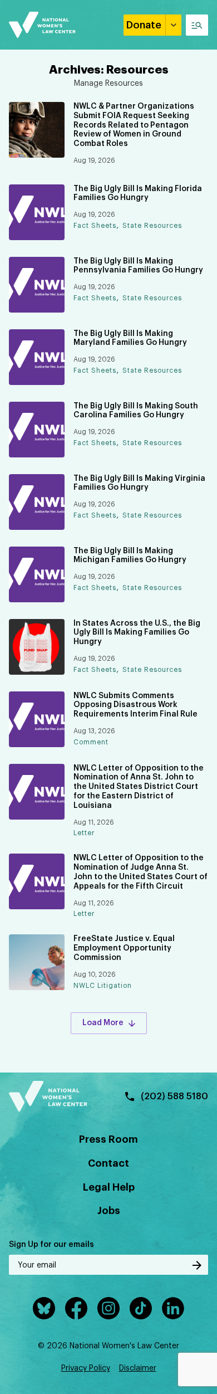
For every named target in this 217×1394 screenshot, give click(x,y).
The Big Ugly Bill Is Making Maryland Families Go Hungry (130, 338)
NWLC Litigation (102, 985)
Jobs (108, 1211)
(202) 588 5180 (174, 1096)
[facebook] (76, 1308)
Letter (84, 833)
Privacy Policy (85, 1368)
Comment (90, 742)
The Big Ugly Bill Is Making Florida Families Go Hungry (137, 193)
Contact (108, 1163)
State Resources (152, 225)
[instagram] (108, 1308)
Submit (197, 1265)
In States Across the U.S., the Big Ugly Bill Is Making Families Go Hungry (136, 633)
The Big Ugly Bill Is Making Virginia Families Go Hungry (139, 483)
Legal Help (109, 1187)
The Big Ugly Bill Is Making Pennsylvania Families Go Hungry (138, 266)
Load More (103, 1023)
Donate (143, 25)
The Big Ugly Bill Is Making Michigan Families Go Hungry (129, 555)
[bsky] (44, 1308)
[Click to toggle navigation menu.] (197, 25)
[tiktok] (141, 1308)
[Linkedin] (173, 1308)
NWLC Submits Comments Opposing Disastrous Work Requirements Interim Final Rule (135, 705)
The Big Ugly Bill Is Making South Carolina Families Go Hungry (135, 411)
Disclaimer (137, 1368)
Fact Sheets (94, 225)
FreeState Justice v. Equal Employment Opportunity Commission (124, 948)
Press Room (108, 1139)
